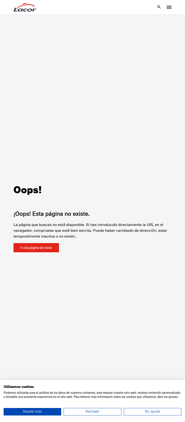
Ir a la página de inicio (36, 248)
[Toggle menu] (169, 7)
